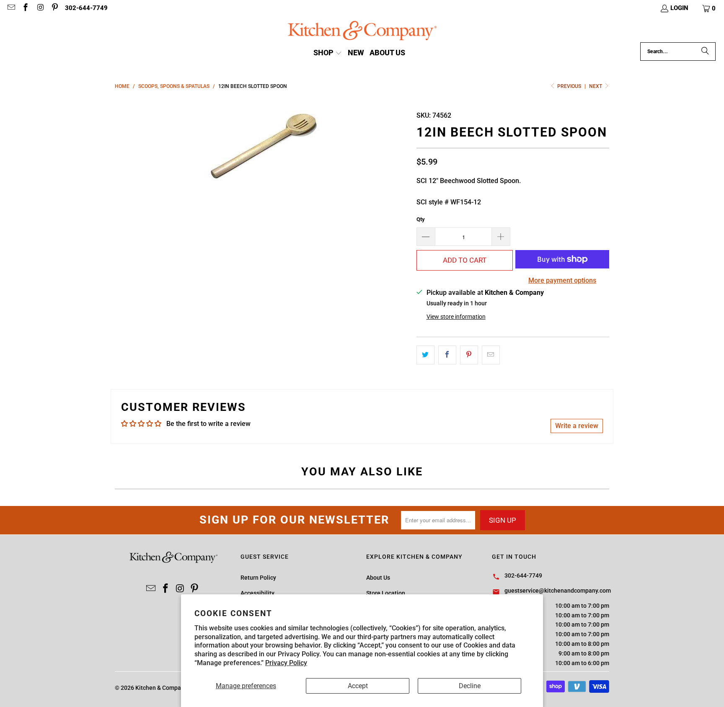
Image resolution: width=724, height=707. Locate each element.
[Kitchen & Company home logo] (362, 31)
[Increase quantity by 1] (501, 236)
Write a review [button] (576, 426)
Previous (569, 86)
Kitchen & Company (161, 687)
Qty (420, 219)
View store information (456, 316)
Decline (470, 686)
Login (679, 8)
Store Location (385, 593)
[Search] (705, 51)
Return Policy (258, 577)
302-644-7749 (86, 8)
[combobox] (678, 51)
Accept (358, 686)
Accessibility (257, 593)
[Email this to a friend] (491, 355)
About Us (378, 577)
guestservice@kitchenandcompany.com (557, 590)
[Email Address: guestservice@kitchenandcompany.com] (10, 8)
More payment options (562, 280)
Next (596, 86)
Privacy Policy (286, 663)
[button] (709, 8)
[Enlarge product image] (261, 146)
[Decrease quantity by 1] (425, 236)
